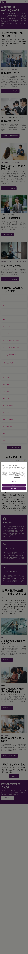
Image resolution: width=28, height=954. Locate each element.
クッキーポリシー (17, 476)
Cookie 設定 (14, 481)
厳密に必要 (14, 485)
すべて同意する (14, 488)
